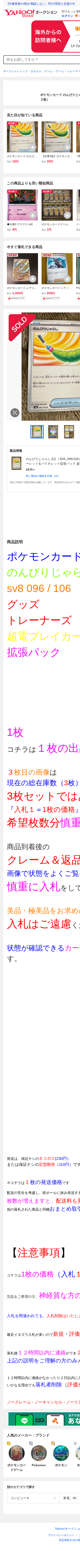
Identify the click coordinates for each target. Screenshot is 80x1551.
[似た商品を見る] (14, 412)
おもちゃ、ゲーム (41, 71)
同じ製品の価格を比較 (43, 476)
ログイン (67, 16)
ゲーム (60, 71)
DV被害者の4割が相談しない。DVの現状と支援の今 (41, 3)
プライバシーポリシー (61, 1535)
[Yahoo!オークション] (31, 11)
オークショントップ (15, 71)
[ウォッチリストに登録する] (32, 147)
